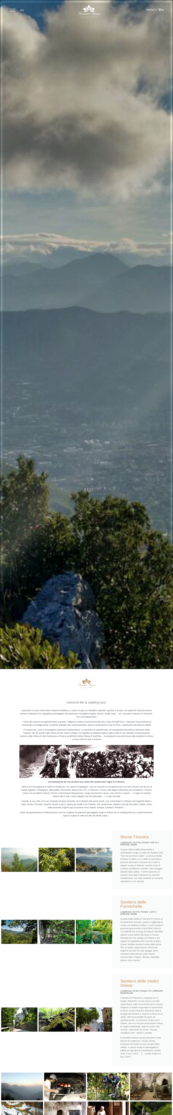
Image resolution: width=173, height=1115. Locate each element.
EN (22, 10)
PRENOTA (151, 9)
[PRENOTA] (161, 9)
